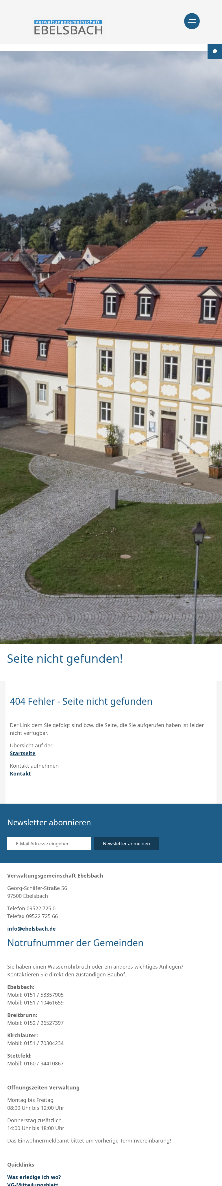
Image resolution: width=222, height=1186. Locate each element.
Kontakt (20, 773)
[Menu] (192, 21)
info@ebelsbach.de (31, 928)
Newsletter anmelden (126, 843)
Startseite (23, 753)
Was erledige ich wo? (34, 1177)
